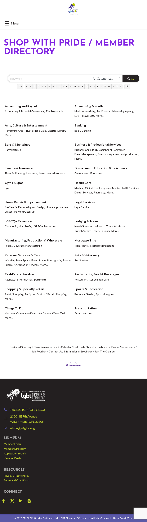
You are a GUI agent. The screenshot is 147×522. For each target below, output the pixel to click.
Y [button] (117, 86)
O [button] (79, 86)
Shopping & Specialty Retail (24, 289)
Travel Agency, (82, 230)
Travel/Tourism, (101, 230)
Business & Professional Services (97, 144)
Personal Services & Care (22, 255)
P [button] (82, 86)
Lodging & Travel (86, 221)
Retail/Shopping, (14, 294)
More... (100, 115)
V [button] (105, 86)
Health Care (82, 182)
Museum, (10, 313)
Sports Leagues (105, 294)
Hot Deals (79, 347)
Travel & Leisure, (115, 226)
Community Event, (26, 313)
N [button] (75, 86)
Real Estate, (11, 279)
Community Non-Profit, (18, 226)
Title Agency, (81, 245)
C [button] (34, 86)
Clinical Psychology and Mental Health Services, (112, 188)
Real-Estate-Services (20, 274)
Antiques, (30, 294)
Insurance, (32, 173)
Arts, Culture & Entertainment (26, 125)
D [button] (38, 86)
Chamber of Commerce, (112, 149)
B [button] (30, 86)
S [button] (94, 86)
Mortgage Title (85, 240)
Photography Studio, (59, 260)
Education (96, 173)
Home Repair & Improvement (25, 202)
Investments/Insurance (52, 173)
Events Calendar (62, 347)
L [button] (66, 86)
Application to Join (15, 453)
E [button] (42, 86)
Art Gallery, (44, 313)
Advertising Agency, (122, 111)
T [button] (97, 86)
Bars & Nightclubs (17, 144)
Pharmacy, (100, 192)
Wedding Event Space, (17, 260)
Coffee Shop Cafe (99, 279)
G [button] (49, 86)
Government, (81, 173)
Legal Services (84, 202)
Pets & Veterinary (87, 255)
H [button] (53, 86)
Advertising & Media (89, 106)
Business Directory (20, 347)
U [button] (101, 86)
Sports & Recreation (88, 289)
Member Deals (12, 458)
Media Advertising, (85, 111)
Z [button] (120, 86)
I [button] (56, 86)
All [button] (127, 86)
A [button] (27, 86)
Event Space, (38, 260)
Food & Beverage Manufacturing (23, 245)
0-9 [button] (20, 86)
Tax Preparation (55, 111)
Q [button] (86, 86)
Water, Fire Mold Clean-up (20, 211)
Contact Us (55, 351)
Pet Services (81, 260)
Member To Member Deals (102, 347)
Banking (80, 125)
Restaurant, (81, 279)
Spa (7, 188)
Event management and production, (118, 154)
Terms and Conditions (16, 480)
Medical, (79, 188)
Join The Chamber (105, 351)
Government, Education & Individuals (100, 168)
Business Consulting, (86, 149)
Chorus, (52, 130)
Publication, (103, 111)
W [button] (109, 86)
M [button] (71, 86)
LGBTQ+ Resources (19, 221)
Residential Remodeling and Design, (25, 207)
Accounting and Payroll (21, 106)
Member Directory (15, 448)
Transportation (85, 308)
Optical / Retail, (46, 294)
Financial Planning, (15, 173)
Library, (61, 130)
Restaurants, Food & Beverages (96, 274)
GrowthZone (126, 518)
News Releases (42, 347)
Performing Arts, (14, 130)
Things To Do (14, 308)
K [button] (63, 86)
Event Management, (85, 154)
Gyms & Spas (14, 182)
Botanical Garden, (84, 294)
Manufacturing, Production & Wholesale (33, 240)
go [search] (132, 78)
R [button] (90, 86)
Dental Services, (83, 192)
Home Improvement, (57, 207)
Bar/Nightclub (13, 149)
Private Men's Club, (35, 130)
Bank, (77, 130)
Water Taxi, (58, 313)
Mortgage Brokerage (102, 245)
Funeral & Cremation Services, (22, 264)
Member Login (12, 443)
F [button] (45, 86)
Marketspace (127, 347)
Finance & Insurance (19, 168)
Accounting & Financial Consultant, (25, 111)
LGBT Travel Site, (84, 115)
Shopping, (61, 294)
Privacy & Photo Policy (16, 475)
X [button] (113, 86)
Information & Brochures (78, 351)
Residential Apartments (32, 279)
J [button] (59, 86)
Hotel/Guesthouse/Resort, (89, 226)
